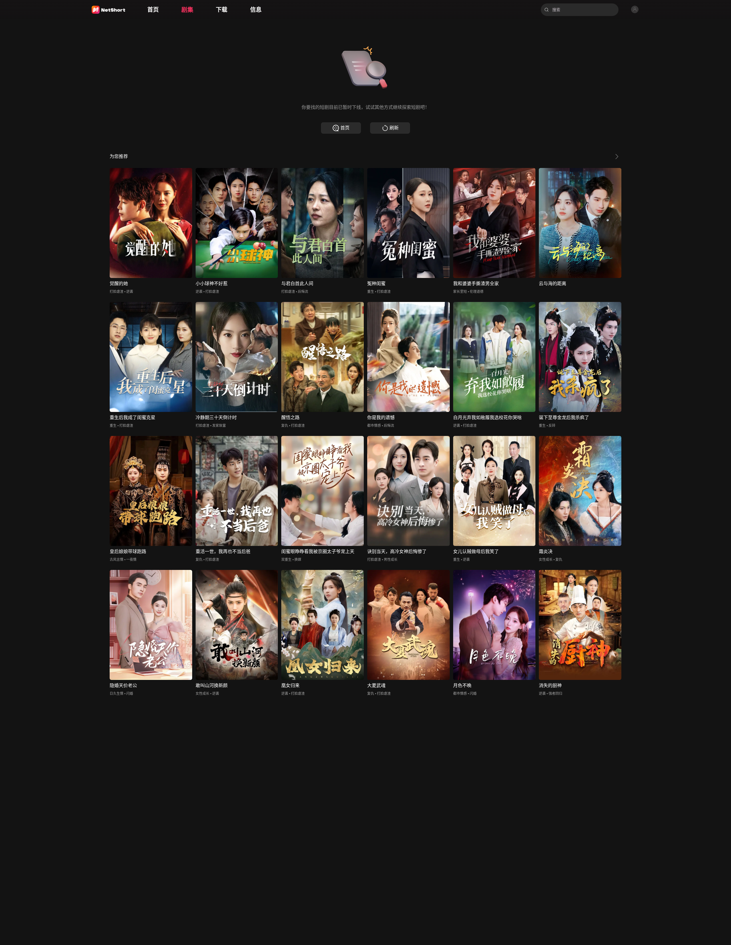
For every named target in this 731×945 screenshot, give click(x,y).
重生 (370, 291)
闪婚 (129, 693)
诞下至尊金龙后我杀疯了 (564, 417)
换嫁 (297, 559)
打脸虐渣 (116, 291)
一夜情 (131, 559)
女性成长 (546, 559)
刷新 (394, 128)
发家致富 (219, 425)
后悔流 (303, 291)
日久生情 (116, 693)
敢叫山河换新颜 (212, 685)
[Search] (546, 9)
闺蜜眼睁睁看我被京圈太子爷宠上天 (317, 551)
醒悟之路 (290, 417)
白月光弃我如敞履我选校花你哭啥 (487, 417)
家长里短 (460, 291)
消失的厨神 (550, 685)
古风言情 (116, 559)
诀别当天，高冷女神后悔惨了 (397, 551)
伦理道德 (476, 291)
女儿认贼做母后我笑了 (476, 551)
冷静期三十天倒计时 (216, 417)
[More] (616, 156)
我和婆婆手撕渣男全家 (476, 283)
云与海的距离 (552, 283)
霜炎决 (546, 551)
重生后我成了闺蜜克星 (132, 417)
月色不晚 (462, 685)
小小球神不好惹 (212, 283)
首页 (345, 128)
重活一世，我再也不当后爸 (223, 551)
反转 (552, 425)
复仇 (284, 425)
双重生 (286, 559)
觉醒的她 (119, 283)
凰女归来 (290, 685)
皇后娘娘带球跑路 (128, 551)
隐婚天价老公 (123, 685)
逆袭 (129, 291)
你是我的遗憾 (381, 417)
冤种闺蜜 (376, 283)
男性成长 (390, 559)
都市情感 (374, 425)
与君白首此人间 (297, 283)
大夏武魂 (376, 685)
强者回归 (555, 693)
